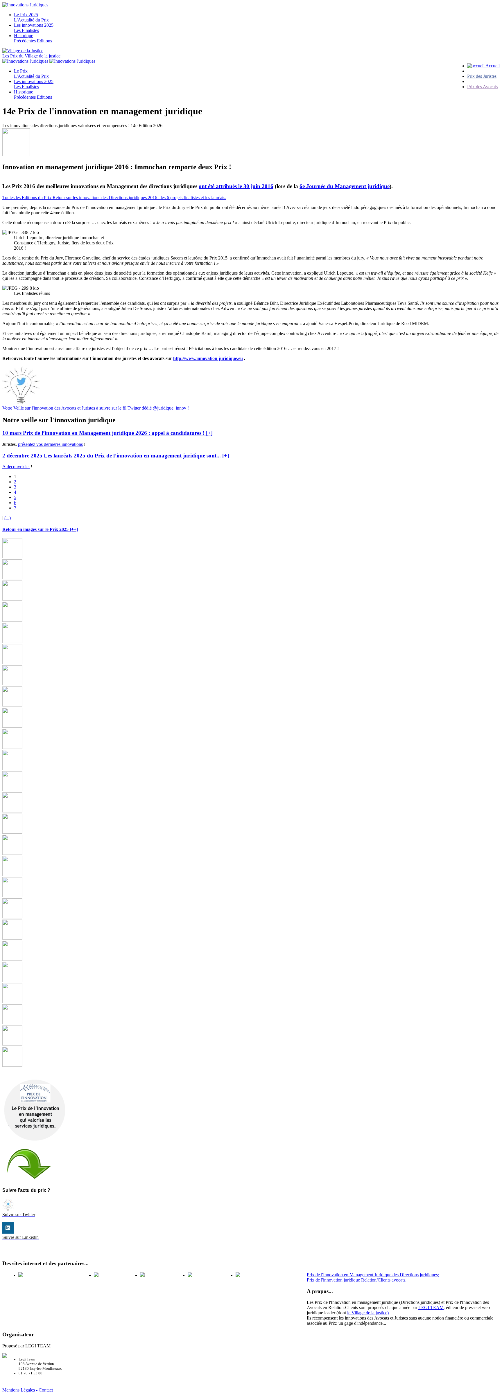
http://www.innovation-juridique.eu (208, 358)
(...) (7, 517)
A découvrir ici (16, 466)
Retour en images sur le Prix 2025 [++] (40, 529)
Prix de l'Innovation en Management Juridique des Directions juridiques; (373, 1274)
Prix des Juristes (481, 76)
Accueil (492, 65)
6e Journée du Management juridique (345, 186)
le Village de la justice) (368, 1312)
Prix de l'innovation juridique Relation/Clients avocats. (356, 1279)
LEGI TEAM (431, 1307)
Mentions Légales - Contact (27, 1389)
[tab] (251, 433)
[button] (107, 433)
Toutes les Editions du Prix (27, 197)
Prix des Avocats (482, 86)
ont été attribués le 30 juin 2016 (236, 186)
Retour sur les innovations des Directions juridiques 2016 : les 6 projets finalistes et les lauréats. (139, 197)
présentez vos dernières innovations (50, 444)
